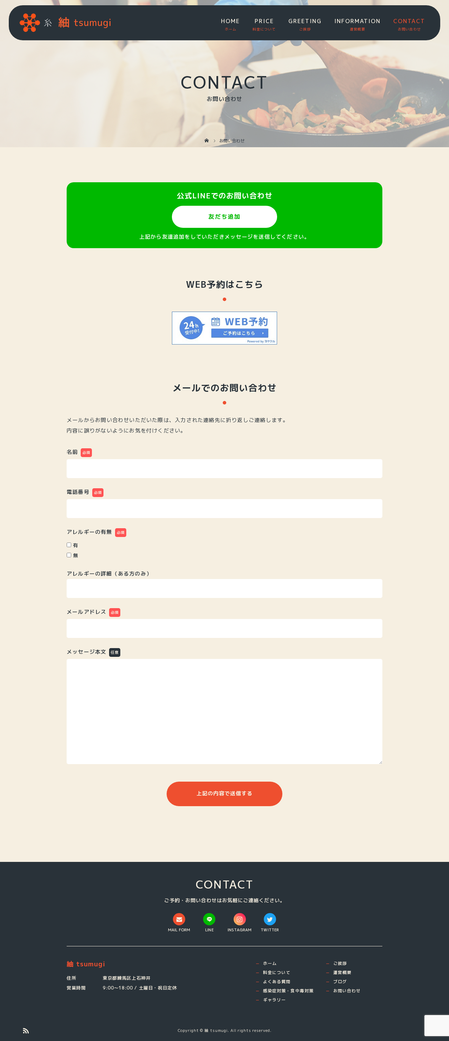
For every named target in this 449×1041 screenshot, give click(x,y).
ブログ (340, 982)
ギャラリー (274, 1000)
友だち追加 (224, 216)
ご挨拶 (340, 963)
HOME (230, 21)
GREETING (305, 21)
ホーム (270, 963)
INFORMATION (357, 21)
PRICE (264, 21)
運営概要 (342, 972)
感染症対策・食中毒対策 (288, 991)
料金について (276, 972)
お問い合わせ (347, 991)
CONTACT (409, 21)
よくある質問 (276, 982)
